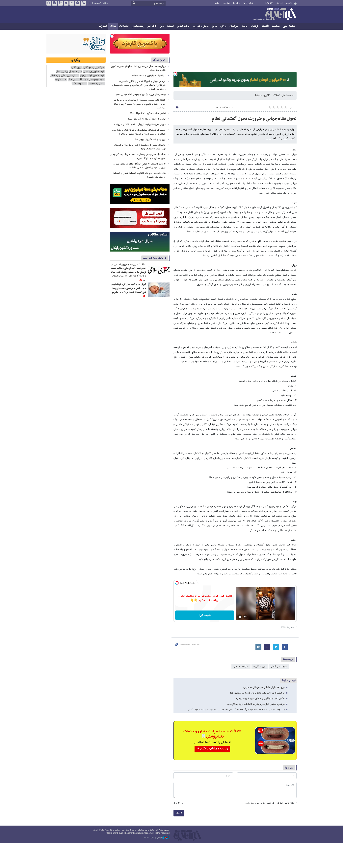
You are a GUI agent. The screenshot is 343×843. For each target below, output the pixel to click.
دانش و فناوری (201, 26)
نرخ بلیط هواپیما (96, 84)
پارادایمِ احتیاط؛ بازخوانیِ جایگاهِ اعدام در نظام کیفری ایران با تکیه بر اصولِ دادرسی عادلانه (140, 166)
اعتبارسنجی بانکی (69, 76)
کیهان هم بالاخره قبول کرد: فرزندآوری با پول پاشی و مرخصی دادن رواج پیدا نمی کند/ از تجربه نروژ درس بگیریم (128, 288)
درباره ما (236, 3)
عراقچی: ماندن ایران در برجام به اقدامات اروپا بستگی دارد (256, 704)
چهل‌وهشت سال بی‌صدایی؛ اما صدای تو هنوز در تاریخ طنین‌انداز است (138, 68)
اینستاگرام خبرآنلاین (71, 3)
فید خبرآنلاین (83, 3)
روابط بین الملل (279, 666)
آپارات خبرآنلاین (60, 3)
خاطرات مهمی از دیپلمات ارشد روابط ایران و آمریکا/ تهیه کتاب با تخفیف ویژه (140, 147)
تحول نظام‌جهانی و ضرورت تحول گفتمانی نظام (254, 119)
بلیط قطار (55, 76)
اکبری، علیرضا (262, 95)
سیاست (276, 26)
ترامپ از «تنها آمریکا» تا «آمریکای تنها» (147, 119)
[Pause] (239, 616)
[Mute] (245, 616)
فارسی (289, 3)
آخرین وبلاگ (159, 60)
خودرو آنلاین (183, 26)
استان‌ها (103, 26)
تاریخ (214, 26)
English (269, 3)
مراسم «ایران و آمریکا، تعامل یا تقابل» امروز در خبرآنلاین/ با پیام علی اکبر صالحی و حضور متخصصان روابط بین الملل (139, 85)
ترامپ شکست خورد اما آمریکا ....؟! (148, 113)
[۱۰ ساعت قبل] (159, 289)
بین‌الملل (233, 26)
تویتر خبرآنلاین (66, 3)
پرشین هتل (62, 72)
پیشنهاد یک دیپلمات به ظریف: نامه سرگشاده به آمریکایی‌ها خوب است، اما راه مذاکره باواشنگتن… (236, 710)
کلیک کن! (205, 615)
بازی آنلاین (75, 68)
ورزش (223, 26)
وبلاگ (113, 26)
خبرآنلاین (275, 15)
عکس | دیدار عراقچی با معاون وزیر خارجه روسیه (260, 698)
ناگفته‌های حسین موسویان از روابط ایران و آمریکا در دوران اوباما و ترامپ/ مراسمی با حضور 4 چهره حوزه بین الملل (140, 104)
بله (54, 3)
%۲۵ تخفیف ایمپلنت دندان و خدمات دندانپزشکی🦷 (212, 734)
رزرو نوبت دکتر (79, 84)
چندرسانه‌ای (138, 26)
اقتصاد (265, 26)
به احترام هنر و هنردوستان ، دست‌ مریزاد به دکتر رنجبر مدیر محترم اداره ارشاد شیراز (138, 156)
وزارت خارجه (259, 666)
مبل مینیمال (75, 72)
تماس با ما (248, 3)
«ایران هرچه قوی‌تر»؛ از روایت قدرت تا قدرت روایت (140, 124)
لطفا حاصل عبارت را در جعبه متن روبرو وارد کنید (271, 803)
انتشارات (123, 26)
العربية (280, 3)
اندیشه (170, 26)
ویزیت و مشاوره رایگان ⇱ (212, 748)
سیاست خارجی (241, 666)
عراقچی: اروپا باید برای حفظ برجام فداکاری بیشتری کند (257, 693)
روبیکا (48, 3)
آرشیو (217, 3)
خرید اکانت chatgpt (78, 79)
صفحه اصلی (289, 26)
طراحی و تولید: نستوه (153, 837)
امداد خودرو (60, 79)
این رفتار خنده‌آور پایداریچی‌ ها (150, 140)
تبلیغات (226, 3)
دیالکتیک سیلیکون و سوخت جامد (149, 76)
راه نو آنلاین (88, 68)
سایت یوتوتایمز (96, 79)
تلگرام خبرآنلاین (77, 3)
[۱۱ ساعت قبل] (159, 270)
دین (162, 26)
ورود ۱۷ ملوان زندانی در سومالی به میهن (264, 687)
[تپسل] (175, 74)
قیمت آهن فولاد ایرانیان (92, 76)
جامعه (245, 26)
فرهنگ (254, 26)
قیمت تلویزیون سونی (93, 72)
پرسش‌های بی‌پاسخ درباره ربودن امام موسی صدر (141, 95)
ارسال (179, 813)
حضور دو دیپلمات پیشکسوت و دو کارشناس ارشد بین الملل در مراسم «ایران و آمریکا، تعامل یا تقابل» (139, 132)
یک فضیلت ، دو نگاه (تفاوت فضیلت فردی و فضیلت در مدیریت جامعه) (139, 175)
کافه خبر (152, 26)
